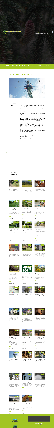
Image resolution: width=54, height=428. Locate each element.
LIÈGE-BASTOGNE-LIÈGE (26, 273)
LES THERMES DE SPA (38, 208)
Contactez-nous (27, 68)
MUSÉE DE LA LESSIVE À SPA (26, 381)
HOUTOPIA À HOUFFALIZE (26, 337)
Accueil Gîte (7, 65)
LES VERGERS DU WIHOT (26, 208)
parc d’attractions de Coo (26, 139)
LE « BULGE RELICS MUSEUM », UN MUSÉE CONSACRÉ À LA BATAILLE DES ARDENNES (14, 382)
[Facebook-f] (52, 32)
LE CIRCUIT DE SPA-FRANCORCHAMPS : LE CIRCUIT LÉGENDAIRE (40, 382)
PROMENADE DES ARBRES (26, 294)
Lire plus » (10, 216)
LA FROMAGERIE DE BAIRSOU (27, 403)
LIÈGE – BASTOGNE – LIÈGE (13, 294)
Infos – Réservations (16, 65)
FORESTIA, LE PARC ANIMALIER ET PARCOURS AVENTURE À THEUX (40, 360)
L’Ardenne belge (46, 65)
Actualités (39, 65)
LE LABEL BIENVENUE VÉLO (39, 229)
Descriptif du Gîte (25, 65)
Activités (32, 65)
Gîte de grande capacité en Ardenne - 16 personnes (13, 33)
